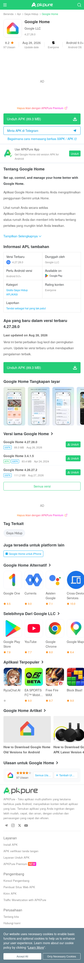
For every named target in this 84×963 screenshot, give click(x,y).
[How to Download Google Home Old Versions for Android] (27, 729)
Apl (19, 14)
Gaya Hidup (31, 14)
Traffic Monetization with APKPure (24, 900)
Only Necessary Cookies (61, 956)
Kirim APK (10, 893)
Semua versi (42, 486)
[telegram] (6, 825)
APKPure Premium (15, 864)
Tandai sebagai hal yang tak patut (26, 308)
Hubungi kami (11, 923)
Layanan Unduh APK (16, 857)
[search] (79, 5)
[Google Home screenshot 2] (63, 406)
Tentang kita (11, 917)
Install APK (10, 845)
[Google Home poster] (14, 406)
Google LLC (33, 28)
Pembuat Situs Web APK (19, 887)
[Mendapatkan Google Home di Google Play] (53, 275)
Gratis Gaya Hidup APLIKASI (17, 292)
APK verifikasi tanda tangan (20, 851)
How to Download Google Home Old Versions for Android (26, 749)
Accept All (22, 956)
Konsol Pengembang (16, 881)
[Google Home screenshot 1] (39, 406)
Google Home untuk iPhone (25, 553)
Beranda (8, 14)
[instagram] (13, 825)
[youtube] (26, 825)
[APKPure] (42, 5)
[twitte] (19, 825)
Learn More (36, 947)
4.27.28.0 (17, 262)
